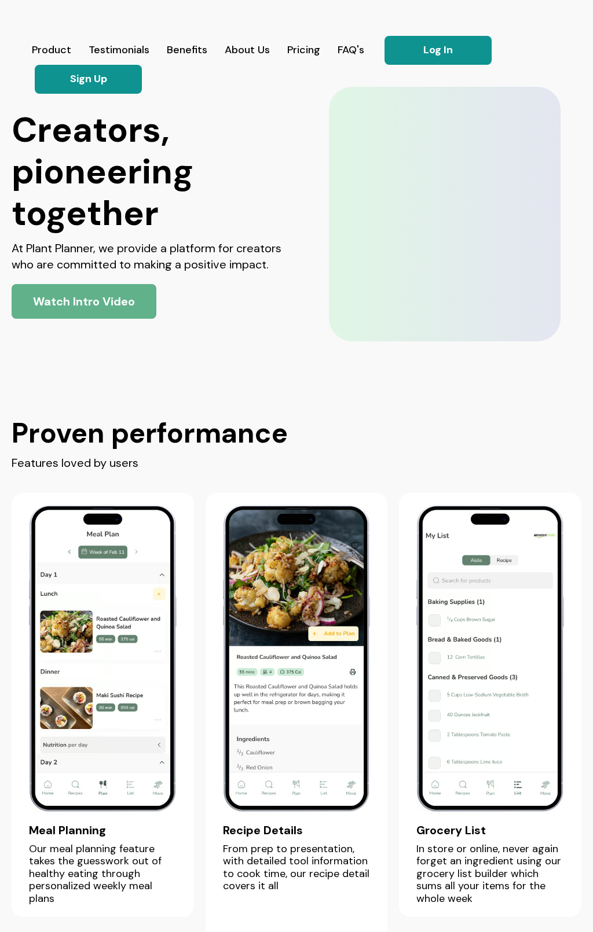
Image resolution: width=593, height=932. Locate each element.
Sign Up (88, 79)
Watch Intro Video (84, 301)
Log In (438, 50)
